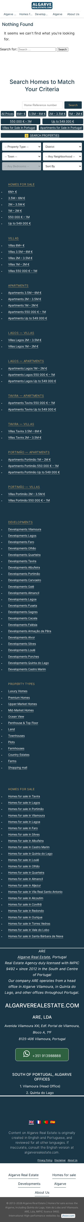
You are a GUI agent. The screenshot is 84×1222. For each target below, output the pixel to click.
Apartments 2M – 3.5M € (24, 299)
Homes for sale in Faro (23, 828)
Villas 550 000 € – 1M (22, 271)
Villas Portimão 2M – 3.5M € (26, 494)
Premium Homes (19, 697)
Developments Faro (21, 542)
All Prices (7, 113)
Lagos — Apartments (26, 361)
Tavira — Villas (21, 424)
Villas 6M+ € (16, 245)
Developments (42, 14)
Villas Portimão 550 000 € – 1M (29, 500)
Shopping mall (17, 767)
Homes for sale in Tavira (24, 796)
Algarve (57, 14)
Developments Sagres (23, 612)
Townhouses (16, 735)
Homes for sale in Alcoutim (25, 898)
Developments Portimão (24, 573)
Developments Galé (21, 586)
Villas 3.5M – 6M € (20, 251)
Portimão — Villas (24, 487)
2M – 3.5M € (57, 113)
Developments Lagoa (22, 599)
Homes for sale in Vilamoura (26, 815)
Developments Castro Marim (27, 669)
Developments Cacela (22, 618)
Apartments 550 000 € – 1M (27, 312)
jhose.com (68, 1215)
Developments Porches (23, 656)
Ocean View (16, 716)
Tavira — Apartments (26, 395)
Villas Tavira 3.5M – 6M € (25, 431)
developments (20, 522)
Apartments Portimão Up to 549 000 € (34, 472)
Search (73, 105)
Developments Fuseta (22, 605)
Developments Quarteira (24, 554)
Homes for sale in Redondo (26, 910)
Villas (13, 238)
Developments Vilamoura (24, 529)
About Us (73, 14)
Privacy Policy (45, 1160)
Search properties (44, 135)
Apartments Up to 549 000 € (27, 318)
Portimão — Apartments (29, 452)
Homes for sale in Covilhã (25, 904)
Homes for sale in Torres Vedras (29, 923)
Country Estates (18, 754)
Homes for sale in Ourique (25, 917)
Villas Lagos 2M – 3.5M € (24, 340)
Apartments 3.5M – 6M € (24, 292)
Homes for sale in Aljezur (24, 885)
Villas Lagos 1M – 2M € (23, 346)
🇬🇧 (31, 1122)
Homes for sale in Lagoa (24, 821)
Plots (11, 742)
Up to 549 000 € (62, 121)
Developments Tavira (22, 561)
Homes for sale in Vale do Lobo (28, 930)
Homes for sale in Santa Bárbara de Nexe (35, 936)
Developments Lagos (22, 535)
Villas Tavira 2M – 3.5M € (24, 437)
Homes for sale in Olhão (24, 866)
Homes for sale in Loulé (23, 860)
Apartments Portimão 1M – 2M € (29, 459)
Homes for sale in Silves (24, 834)
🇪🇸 (52, 1122)
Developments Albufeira (24, 567)
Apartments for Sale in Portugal (61, 127)
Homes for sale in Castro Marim (29, 847)
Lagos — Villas (21, 333)
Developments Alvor (21, 637)
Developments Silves (22, 643)
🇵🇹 (45, 1122)
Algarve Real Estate (11, 14)
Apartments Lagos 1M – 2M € (27, 368)
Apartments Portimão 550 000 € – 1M (33, 466)
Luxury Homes (17, 691)
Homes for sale (26, 14)
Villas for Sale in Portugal (18, 127)
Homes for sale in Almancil (25, 879)
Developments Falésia (22, 624)
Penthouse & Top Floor (23, 723)
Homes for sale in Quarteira (26, 872)
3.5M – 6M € (37, 113)
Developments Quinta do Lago (28, 663)
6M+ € (21, 113)
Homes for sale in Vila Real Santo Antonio (35, 891)
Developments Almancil (23, 593)
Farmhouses (16, 748)
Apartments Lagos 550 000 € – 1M (31, 374)
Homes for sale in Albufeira (26, 840)
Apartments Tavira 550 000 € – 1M (31, 402)
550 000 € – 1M (20, 121)
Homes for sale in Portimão (26, 809)
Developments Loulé (21, 650)
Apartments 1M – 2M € (23, 305)
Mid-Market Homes (21, 710)
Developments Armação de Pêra (29, 631)
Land (11, 729)
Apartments (18, 285)
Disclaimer (60, 1160)
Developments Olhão (22, 548)
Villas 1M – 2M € (18, 264)
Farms (12, 761)
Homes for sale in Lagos (24, 802)
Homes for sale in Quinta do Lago (30, 853)
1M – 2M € (76, 113)
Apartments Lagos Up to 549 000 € (32, 381)
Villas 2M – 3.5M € (20, 258)
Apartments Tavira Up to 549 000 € (32, 409)
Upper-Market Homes (22, 704)
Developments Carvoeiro (24, 580)
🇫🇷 (38, 1122)
